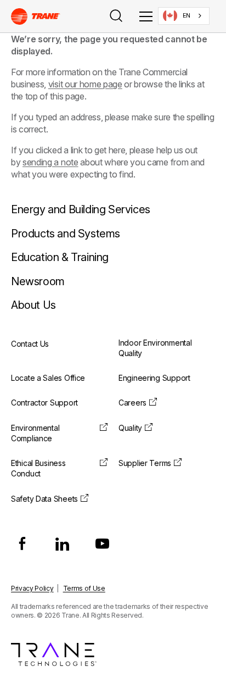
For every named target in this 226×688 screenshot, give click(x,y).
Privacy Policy (32, 588)
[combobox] (184, 16)
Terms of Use (84, 588)
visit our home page (85, 84)
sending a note (50, 162)
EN (186, 15)
